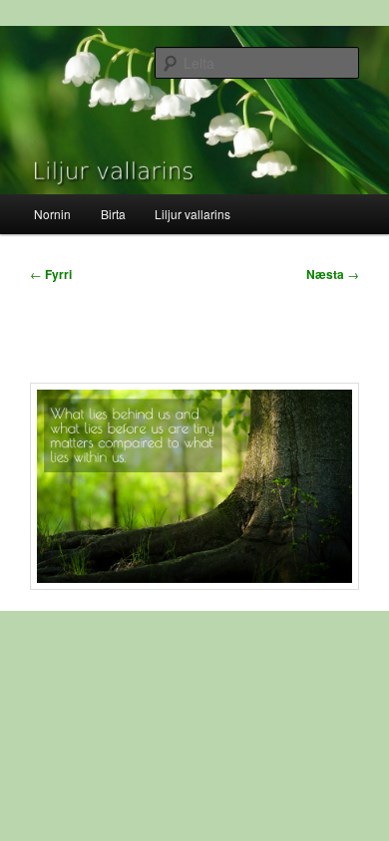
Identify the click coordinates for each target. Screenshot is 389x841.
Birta (113, 213)
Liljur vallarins (192, 213)
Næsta (332, 274)
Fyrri (51, 274)
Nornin (52, 213)
